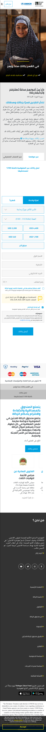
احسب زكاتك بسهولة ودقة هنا (33, 138)
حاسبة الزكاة (37, 596)
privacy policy (18, 720)
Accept (23, 727)
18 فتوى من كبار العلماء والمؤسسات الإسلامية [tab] (23, 380)
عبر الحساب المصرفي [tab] (12, 157)
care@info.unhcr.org (25, 320)
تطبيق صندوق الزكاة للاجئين (32, 636)
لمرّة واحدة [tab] (34, 200)
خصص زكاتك (33, 449)
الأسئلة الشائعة (36, 675)
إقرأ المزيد (27, 497)
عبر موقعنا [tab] (34, 157)
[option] (23, 477)
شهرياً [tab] (12, 200)
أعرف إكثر (39, 553)
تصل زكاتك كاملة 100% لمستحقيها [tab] (23, 394)
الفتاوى (39, 606)
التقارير (39, 646)
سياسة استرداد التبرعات (33, 666)
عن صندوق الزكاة (36, 616)
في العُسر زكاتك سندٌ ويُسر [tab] (23, 386)
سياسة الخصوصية (35, 656)
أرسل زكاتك (23, 331)
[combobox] (5, 282)
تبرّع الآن (8, 4)
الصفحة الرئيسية (36, 587)
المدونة (39, 626)
